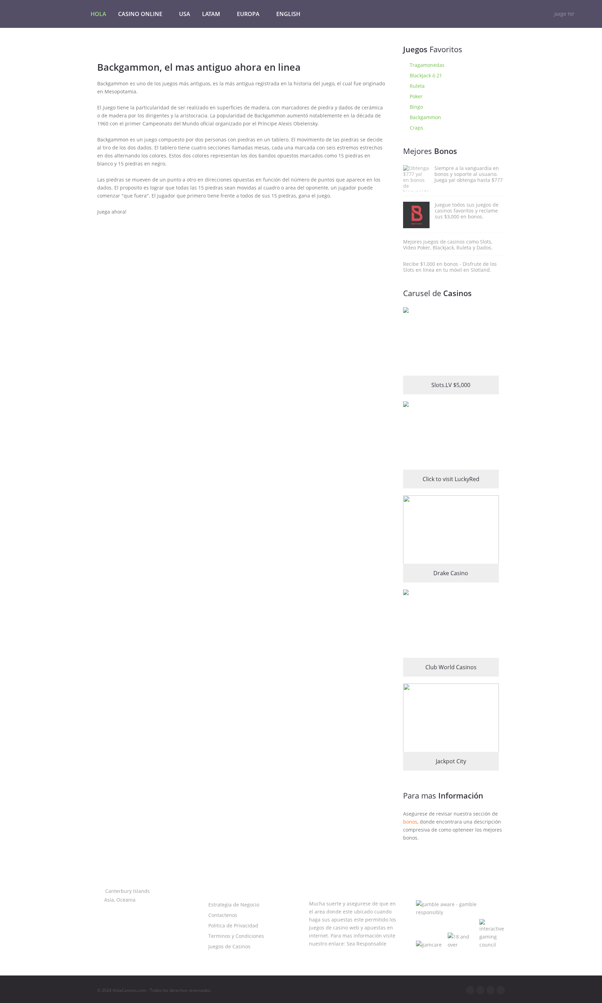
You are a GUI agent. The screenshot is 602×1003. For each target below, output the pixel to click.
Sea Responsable (366, 943)
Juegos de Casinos (228, 946)
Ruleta (416, 86)
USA (184, 14)
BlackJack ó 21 (425, 75)
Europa (248, 14)
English (288, 14)
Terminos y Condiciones (235, 936)
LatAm (211, 14)
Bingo (415, 106)
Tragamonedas (426, 65)
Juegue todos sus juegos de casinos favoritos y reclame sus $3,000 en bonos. (467, 210)
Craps (415, 127)
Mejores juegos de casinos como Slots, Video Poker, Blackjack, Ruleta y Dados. (448, 244)
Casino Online (140, 14)
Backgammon (424, 117)
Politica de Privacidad (232, 925)
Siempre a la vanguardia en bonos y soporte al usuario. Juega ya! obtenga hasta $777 (468, 174)
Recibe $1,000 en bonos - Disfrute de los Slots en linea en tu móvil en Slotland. (450, 267)
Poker (415, 96)
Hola (98, 14)
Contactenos (222, 915)
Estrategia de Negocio (233, 904)
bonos (410, 821)
